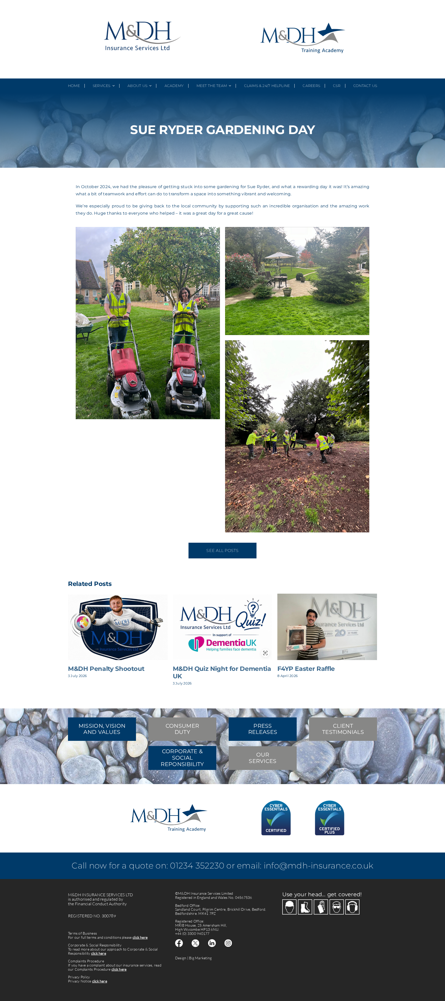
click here (140, 937)
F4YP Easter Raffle (306, 668)
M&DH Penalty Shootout (106, 668)
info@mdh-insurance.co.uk (318, 865)
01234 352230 (197, 865)
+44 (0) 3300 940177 (192, 933)
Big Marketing (200, 958)
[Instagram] (228, 941)
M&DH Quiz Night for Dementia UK (222, 672)
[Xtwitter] (195, 941)
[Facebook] (179, 941)
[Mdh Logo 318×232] (142, 14)
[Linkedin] (212, 941)
